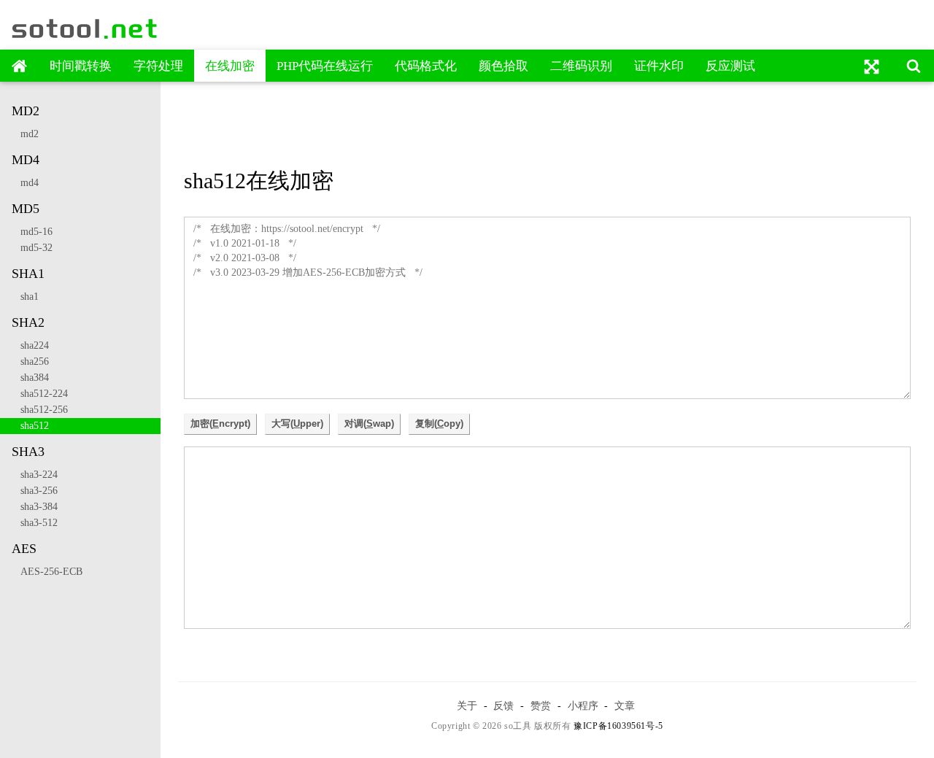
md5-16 (32, 231)
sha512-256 (40, 409)
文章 (624, 705)
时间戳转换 (81, 66)
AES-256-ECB (47, 571)
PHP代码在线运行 (325, 66)
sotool (85, 28)
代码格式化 (426, 66)
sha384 (30, 377)
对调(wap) (369, 423)
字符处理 (158, 66)
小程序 (583, 705)
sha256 (30, 361)
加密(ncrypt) (220, 423)
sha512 (30, 425)
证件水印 (659, 66)
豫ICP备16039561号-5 (618, 726)
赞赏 (540, 705)
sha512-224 (40, 393)
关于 (467, 705)
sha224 (30, 345)
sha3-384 (35, 506)
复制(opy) (439, 423)
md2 (25, 133)
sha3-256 (35, 490)
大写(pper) (297, 423)
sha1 (25, 296)
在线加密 (230, 66)
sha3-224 (35, 474)
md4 (25, 182)
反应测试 (730, 66)
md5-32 (32, 247)
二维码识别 (581, 66)
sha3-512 (35, 522)
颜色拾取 (503, 66)
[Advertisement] (547, 126)
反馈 (503, 705)
